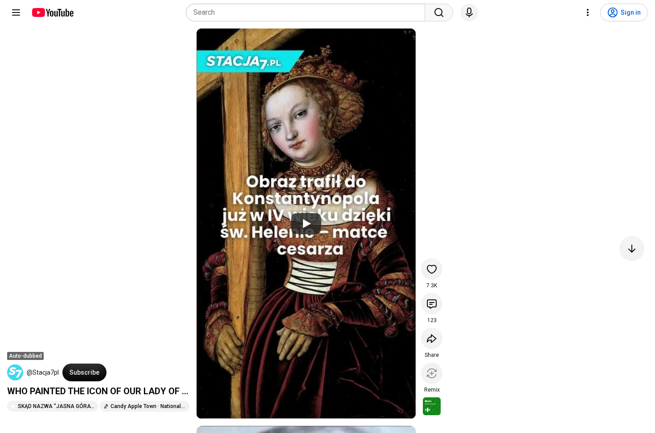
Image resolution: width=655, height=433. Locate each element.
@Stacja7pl (43, 372)
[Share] (431, 338)
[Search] (439, 12)
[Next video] (631, 248)
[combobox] (308, 12)
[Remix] (431, 373)
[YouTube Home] (52, 12)
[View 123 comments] (431, 304)
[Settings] (587, 12)
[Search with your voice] (469, 12)
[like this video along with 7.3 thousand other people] (431, 269)
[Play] (306, 223)
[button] (15, 372)
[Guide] (16, 12)
